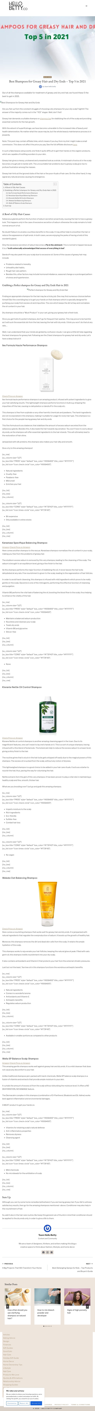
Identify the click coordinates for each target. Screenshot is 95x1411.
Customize (12, 1403)
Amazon (5, 547)
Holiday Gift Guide (11, 1358)
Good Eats (7, 1351)
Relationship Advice (11, 1381)
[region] (24, 1397)
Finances (7, 1345)
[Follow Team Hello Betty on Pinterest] (51, 1252)
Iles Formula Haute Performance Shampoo (23, 193)
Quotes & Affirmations (13, 1378)
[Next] (87, 1306)
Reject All (24, 1403)
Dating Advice (9, 1338)
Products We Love (11, 1375)
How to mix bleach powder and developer (45, 1313)
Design (6, 1341)
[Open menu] (86, 5)
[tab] (43, 1326)
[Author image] (40, 86)
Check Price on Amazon (12, 396)
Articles (6, 1335)
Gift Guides (8, 1348)
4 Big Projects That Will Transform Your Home (22, 1266)
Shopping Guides (10, 1385)
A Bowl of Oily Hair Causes (15, 187)
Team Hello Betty (50, 86)
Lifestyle (7, 1368)
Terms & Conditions (80, 1405)
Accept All (36, 1403)
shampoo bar (45, 118)
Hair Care (47, 77)
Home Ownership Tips (12, 1365)
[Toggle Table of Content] (54, 184)
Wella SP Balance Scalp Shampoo (20, 203)
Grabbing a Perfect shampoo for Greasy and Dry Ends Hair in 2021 (30, 190)
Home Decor (8, 1361)
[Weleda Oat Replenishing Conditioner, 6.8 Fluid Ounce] (47, 904)
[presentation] (18, 1297)
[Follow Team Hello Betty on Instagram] (47, 1252)
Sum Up (8, 206)
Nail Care (7, 1371)
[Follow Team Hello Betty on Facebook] (43, 1252)
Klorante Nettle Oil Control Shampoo (21, 198)
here (75, 144)
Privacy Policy (62, 1405)
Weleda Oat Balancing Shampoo (20, 201)
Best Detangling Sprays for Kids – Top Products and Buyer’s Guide (72, 1267)
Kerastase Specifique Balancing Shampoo (23, 195)
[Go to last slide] (7, 1306)
